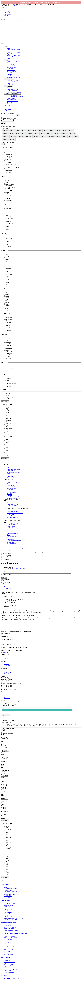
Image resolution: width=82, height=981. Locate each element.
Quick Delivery (25, 568)
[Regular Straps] (5, 815)
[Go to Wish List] (3, 7)
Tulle (6, 310)
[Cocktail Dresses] (7, 740)
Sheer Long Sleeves (10, 383)
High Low (8, 221)
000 (6, 130)
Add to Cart (4, 577)
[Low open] (5, 761)
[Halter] (5, 794)
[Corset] (6, 754)
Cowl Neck (8, 339)
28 (31, 133)
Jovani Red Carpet (11, 527)
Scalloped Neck (9, 351)
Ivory (7, 444)
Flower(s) (7, 277)
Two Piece (8, 208)
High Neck (8, 342)
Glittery (7, 255)
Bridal (7, 153)
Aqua (7, 415)
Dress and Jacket (9, 184)
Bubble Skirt (8, 215)
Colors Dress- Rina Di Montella (15, 513)
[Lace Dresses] (5, 747)
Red (7, 439)
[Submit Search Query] (18, 701)
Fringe (7, 279)
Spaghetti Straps (9, 397)
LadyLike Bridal (11, 476)
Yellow (7, 407)
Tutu (6, 206)
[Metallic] (3, 766)
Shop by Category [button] (8, 529)
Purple (7, 425)
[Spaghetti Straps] (5, 817)
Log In (5, 17)
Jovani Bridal (10, 478)
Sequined (7, 305)
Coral (7, 442)
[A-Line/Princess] (4, 800)
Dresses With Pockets (12, 533)
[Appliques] (4, 771)
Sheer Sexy (8, 198)
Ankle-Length (9, 317)
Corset (7, 220)
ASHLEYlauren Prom (12, 482)
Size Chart (3, 581)
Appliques (8, 268)
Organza (7, 302)
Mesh (6, 301)
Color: (2, 576)
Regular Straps (9, 395)
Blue (7, 421)
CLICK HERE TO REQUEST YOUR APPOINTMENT (41, 2)
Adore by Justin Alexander (14, 469)
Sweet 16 (7, 174)
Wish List (6, 11)
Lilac (7, 426)
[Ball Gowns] (5, 743)
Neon (6, 258)
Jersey (7, 297)
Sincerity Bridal (11, 470)
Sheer (6, 244)
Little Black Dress (10, 187)
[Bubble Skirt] (6, 750)
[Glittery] (3, 764)
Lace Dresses (8, 185)
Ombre (7, 259)
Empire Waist (8, 368)
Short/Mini (8, 327)
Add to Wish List (5, 579)
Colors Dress (10, 485)
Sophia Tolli (10, 473)
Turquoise (8, 417)
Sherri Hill (9, 494)
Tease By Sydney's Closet (13, 498)
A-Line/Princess (9, 366)
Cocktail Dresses (9, 158)
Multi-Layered (9, 223)
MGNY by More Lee (12, 517)
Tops (6, 205)
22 (12, 133)
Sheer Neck (8, 355)
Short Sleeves (8, 385)
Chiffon (7, 294)
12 (53, 130)
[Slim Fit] (4, 804)
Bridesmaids (8, 154)
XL (6, 139)
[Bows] (4, 774)
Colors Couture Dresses (13, 523)
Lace (6, 281)
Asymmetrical (8, 319)
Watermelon (9, 436)
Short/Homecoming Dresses (14, 540)
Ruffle (7, 282)
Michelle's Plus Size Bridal (14, 475)
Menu (2, 43)
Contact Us (7, 657)
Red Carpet (8, 172)
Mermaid (7, 370)
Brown (7, 449)
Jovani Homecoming (12, 505)
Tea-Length (8, 330)
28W (29, 136)
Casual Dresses (9, 156)
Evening (7, 161)
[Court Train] (4, 790)
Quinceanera (8, 170)
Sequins (7, 285)
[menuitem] (42, 11)
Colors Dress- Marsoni (12, 511)
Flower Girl (8, 162)
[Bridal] (7, 736)
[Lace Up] (5, 760)
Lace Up (7, 241)
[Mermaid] (4, 803)
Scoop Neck (8, 353)
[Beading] (4, 773)
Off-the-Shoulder (9, 347)
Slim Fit (7, 371)
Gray (7, 452)
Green (7, 412)
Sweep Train (8, 328)
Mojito (7, 409)
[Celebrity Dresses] (6, 751)
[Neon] (3, 767)
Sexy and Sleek (9, 197)
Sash (6, 284)
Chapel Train (8, 320)
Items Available (8, 588)
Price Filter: (6, 119)
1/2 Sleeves (8, 378)
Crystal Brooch (9, 273)
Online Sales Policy (6, 582)
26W (21, 136)
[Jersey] (3, 783)
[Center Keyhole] (6, 753)
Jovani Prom (10, 489)
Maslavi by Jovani (11, 516)
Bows (6, 271)
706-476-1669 (13, 5)
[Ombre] (3, 768)
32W (44, 136)
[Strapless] (5, 818)
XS (59, 136)
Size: (2, 574)
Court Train (8, 322)
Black (7, 450)
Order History (7, 672)
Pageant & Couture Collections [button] (12, 520)
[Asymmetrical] (4, 787)
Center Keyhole (9, 218)
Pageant (9, 537)
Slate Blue (8, 420)
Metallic (7, 256)
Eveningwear (10, 542)
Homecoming (8, 166)
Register (6, 15)
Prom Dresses (8, 169)
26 (24, 133)
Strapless (7, 356)
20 (6, 133)
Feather (7, 276)
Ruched (7, 229)
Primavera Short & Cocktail (14, 507)
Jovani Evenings (11, 514)
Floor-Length (8, 324)
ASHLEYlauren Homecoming (15, 548)
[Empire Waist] (4, 801)
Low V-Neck (8, 345)
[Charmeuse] (3, 778)
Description (7, 586)
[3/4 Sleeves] (5, 808)
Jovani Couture (11, 526)
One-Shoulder (9, 348)
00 (13, 130)
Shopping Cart (7, 14)
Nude (7, 445)
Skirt (6, 201)
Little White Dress (10, 189)
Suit (6, 203)
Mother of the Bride (12, 543)
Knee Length (8, 325)
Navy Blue (8, 423)
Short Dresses (8, 200)
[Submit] (18, 20)
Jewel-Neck (8, 343)
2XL (13, 139)
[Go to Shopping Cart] (1, 7)
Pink (7, 431)
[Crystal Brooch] (4, 775)
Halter (7, 340)
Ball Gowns (8, 181)
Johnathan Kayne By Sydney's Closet (16, 496)
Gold (7, 447)
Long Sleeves (8, 381)
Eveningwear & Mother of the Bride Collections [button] (16, 508)
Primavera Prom (11, 491)
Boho (6, 182)
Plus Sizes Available (10, 228)
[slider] (73, 710)
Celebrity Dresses (9, 216)
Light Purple (9, 428)
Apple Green (9, 410)
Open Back (8, 224)
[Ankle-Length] (4, 786)
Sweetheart (8, 358)
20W (73, 133)
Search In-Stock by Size (9, 126)
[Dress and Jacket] (5, 746)
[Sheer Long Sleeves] (5, 811)
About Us (6, 664)
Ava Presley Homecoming (13, 502)
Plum (7, 437)
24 (18, 133)
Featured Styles (11, 532)
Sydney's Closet (11, 495)
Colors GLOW (11, 486)
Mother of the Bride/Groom (12, 167)
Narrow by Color (7, 404)
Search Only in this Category (10, 118)
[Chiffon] (3, 780)
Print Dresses (8, 195)
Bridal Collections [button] (8, 464)
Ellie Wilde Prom (11, 488)
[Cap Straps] (5, 814)
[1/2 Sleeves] (5, 807)
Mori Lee (9, 518)
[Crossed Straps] (5, 758)
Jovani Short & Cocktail (13, 504)
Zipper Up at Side (9, 247)
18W (65, 133)
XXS (52, 136)
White (7, 455)
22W (6, 136)
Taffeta (7, 309)
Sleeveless (8, 386)
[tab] (42, 471)
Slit (6, 231)
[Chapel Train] (4, 788)
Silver (7, 453)
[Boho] (5, 744)
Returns (6, 658)
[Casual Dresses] (7, 738)
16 (65, 130)
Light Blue (8, 418)
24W (14, 136)
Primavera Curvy (11, 492)
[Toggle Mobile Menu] (1, 691)
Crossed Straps (9, 239)
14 (59, 130)
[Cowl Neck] (5, 793)
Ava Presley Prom (11, 483)
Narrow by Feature (8, 147)
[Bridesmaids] (7, 737)
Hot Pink (8, 433)
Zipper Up (8, 246)
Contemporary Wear (12, 536)
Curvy (8, 535)
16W (58, 133)
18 (71, 130)
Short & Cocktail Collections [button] (11, 499)
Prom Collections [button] (8, 479)
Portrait (7, 350)
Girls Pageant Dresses (10, 164)
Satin (6, 304)
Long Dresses (8, 190)
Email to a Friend (5, 583)
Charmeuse (8, 293)
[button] (6, 46)
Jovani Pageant (11, 524)
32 (43, 133)
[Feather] (3, 781)
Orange (7, 441)
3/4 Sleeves (8, 380)
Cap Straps (8, 393)
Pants (6, 193)
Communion (8, 159)
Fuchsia (7, 434)
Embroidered (8, 274)
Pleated (7, 226)
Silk (6, 307)
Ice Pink (8, 429)
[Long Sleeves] (5, 810)
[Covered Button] (5, 757)
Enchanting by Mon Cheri (13, 472)
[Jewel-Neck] (5, 797)
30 (37, 133)
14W (50, 133)
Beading (7, 269)
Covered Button (9, 238)
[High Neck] (5, 795)
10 (46, 130)
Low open (8, 243)
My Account (7, 12)
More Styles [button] (7, 545)
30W (37, 136)
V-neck (7, 359)
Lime (7, 413)
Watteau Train (8, 332)
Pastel (6, 261)
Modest (7, 192)
